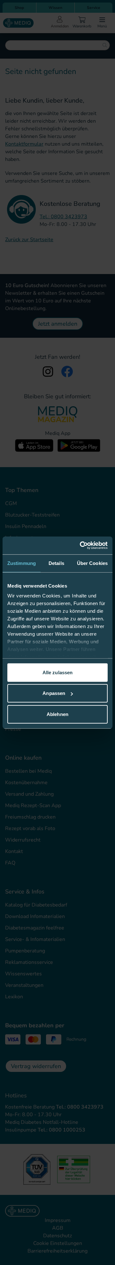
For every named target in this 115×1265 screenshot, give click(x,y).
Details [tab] (56, 563)
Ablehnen (57, 714)
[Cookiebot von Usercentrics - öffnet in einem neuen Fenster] (81, 545)
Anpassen (53, 693)
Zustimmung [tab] (21, 563)
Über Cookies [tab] (92, 563)
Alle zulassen (57, 672)
